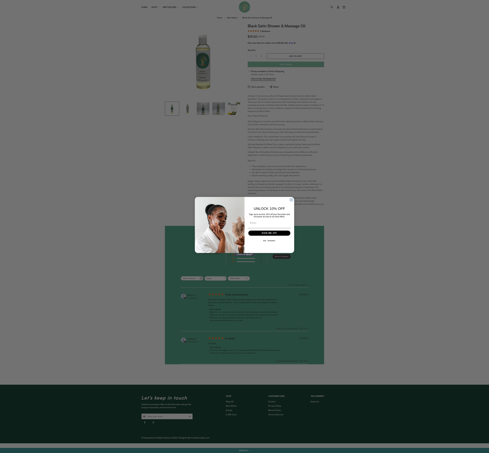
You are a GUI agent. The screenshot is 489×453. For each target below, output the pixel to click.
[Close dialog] (291, 199)
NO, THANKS (269, 241)
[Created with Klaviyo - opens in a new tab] (244, 254)
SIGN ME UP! (269, 233)
